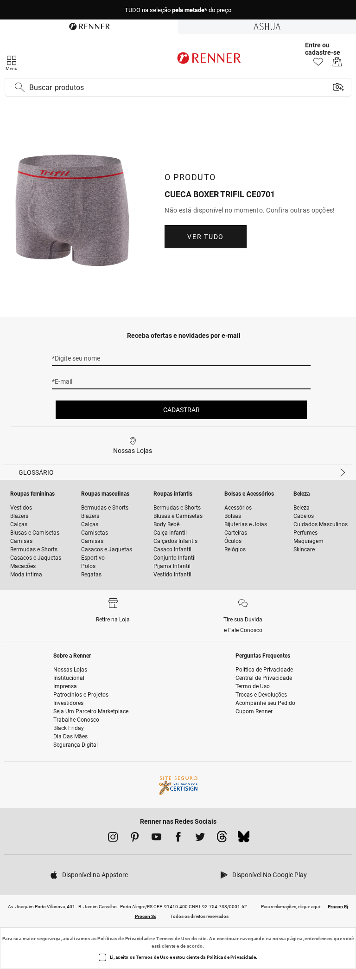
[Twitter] (200, 838)
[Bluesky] (243, 839)
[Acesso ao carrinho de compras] (337, 64)
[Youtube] (156, 838)
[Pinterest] (134, 838)
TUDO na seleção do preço (178, 9)
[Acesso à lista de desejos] (318, 64)
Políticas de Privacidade (124, 938)
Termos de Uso (173, 938)
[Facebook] (178, 838)
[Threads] (222, 839)
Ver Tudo (205, 236)
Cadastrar (181, 409)
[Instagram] (113, 838)
